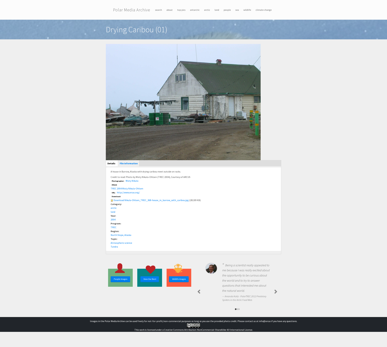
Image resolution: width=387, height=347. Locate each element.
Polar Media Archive (131, 10)
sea (237, 9)
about (169, 9)
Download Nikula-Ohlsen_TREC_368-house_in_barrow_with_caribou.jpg (151, 200)
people (227, 9)
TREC (113, 227)
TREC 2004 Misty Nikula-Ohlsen (127, 188)
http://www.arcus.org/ (128, 192)
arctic (207, 9)
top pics (181, 9)
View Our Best (149, 279)
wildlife (247, 9)
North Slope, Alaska (121, 234)
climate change (264, 9)
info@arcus (265, 321)
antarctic (195, 9)
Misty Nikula (132, 180)
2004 (113, 219)
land (217, 9)
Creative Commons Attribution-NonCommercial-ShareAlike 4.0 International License (208, 329)
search (158, 9)
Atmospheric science (121, 242)
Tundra (114, 246)
